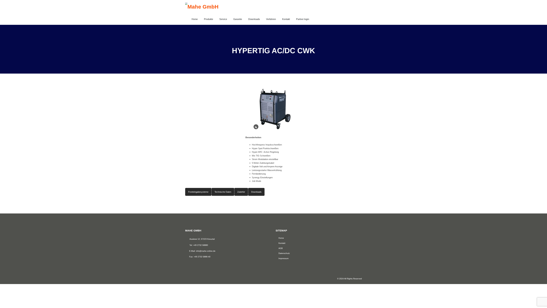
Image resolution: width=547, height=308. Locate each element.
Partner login (302, 19)
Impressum (283, 258)
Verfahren (271, 19)
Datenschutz (284, 253)
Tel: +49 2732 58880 (198, 245)
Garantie (237, 19)
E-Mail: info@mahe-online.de (202, 251)
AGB (280, 248)
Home (195, 19)
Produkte (208, 19)
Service (223, 19)
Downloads (254, 19)
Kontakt (286, 19)
